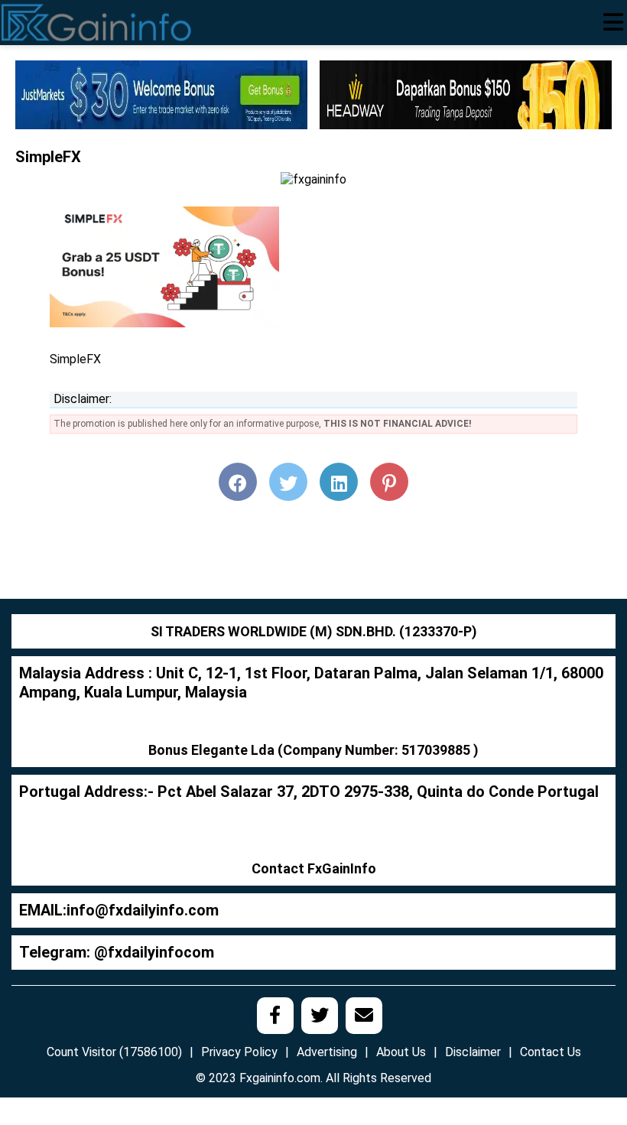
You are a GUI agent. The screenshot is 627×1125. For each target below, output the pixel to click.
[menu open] (613, 22)
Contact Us (550, 1052)
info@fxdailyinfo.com (143, 910)
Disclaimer (473, 1052)
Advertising (327, 1052)
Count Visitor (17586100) (114, 1052)
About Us (401, 1052)
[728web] (466, 93)
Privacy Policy (239, 1052)
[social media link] (275, 1015)
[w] (161, 93)
